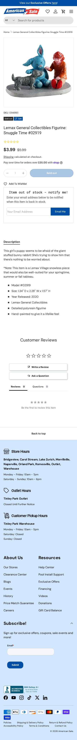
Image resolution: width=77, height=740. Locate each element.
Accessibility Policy (13, 725)
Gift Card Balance (50, 610)
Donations (45, 603)
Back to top (39, 433)
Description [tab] (12, 242)
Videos (43, 596)
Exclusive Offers (48, 582)
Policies (7, 722)
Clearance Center (15, 574)
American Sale (65, 731)
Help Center (46, 567)
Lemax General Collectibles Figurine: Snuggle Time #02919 (43, 32)
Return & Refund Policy (61, 722)
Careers (9, 610)
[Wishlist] (48, 11)
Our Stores (11, 567)
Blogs (7, 582)
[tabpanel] (38, 282)
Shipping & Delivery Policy (30, 722)
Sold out (52, 173)
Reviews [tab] (15, 386)
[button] (63, 11)
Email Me (60, 211)
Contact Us (60, 725)
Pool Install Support (51, 574)
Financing (44, 589)
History (8, 596)
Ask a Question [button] (40, 375)
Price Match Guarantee (19, 603)
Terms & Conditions (39, 725)
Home (6, 32)
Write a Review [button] (40, 367)
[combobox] (38, 20)
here (54, 2)
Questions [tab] (38, 386)
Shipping (9, 156)
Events (8, 589)
